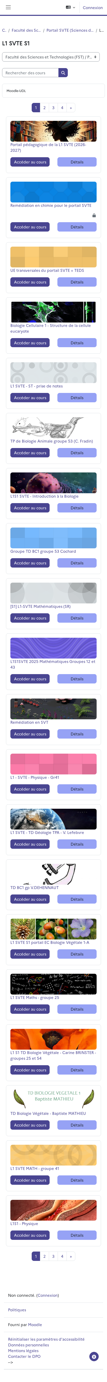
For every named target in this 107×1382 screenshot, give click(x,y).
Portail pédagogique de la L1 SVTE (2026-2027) (48, 147)
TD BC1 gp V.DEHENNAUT (34, 887)
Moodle (35, 1324)
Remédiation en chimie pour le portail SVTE (50, 205)
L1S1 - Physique (24, 1223)
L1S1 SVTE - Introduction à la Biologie (44, 496)
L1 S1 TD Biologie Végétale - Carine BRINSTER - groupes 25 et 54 (53, 1055)
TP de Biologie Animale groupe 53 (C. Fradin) (51, 441)
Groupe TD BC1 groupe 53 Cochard (43, 551)
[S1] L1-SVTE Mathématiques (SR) (40, 606)
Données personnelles (28, 1344)
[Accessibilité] (94, 1356)
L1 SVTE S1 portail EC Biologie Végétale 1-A (49, 942)
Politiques (17, 1309)
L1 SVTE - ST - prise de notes (36, 386)
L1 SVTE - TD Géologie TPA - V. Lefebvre (47, 832)
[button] (70, 7)
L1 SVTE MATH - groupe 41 (34, 1168)
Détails (77, 161)
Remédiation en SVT (29, 722)
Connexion (93, 7)
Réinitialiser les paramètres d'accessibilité (46, 1339)
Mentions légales (23, 1350)
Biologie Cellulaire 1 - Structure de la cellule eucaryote (50, 328)
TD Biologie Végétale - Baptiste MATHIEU (48, 1113)
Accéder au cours (30, 161)
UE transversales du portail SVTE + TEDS (47, 270)
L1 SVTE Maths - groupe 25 (34, 997)
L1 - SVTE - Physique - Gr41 (34, 777)
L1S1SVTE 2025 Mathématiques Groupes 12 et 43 (52, 664)
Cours (4, 30)
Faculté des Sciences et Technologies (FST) (26, 30)
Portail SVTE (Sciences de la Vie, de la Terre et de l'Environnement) (70, 30)
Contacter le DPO (24, 1356)
